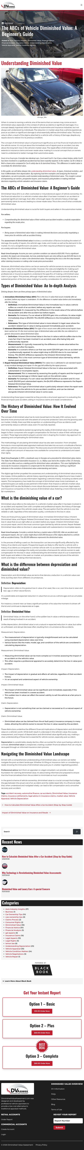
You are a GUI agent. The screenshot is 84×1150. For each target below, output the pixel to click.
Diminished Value (34, 41)
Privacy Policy (41, 1145)
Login (3, 1134)
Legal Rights (10, 941)
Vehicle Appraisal (8, 45)
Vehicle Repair (11, 957)
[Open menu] (81, 5)
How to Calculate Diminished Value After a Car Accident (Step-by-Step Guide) (38, 805)
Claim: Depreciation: (9, 703)
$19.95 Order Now (42, 1011)
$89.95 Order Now (42, 1063)
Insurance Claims (22, 43)
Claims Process (12, 920)
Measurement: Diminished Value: (15, 650)
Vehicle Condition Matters (26, 45)
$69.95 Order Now (42, 1033)
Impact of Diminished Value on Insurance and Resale (25, 813)
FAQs (53, 1094)
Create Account (7, 1129)
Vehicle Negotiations (14, 954)
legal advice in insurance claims (42, 796)
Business (9, 912)
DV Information (58, 1089)
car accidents (46, 793)
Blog (53, 1104)
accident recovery (13, 793)
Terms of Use (56, 1110)
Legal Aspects (11, 938)
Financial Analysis (8, 43)
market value (62, 796)
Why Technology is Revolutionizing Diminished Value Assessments (31, 872)
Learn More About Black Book (18, 981)
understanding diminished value (43, 171)
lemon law (10, 943)
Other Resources (58, 1099)
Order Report (6, 1119)
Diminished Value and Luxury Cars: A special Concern (26, 889)
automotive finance (30, 793)
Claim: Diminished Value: (11, 716)
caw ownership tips (14, 917)
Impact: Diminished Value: (12, 685)
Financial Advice (48, 41)
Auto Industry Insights (18, 41)
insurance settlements (18, 796)
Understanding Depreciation (41, 43)
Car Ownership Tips (13, 914)
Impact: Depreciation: (10, 669)
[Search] (77, 831)
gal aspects (10, 933)
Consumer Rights (13, 922)
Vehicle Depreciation (19, 799)
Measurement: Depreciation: (13, 632)
